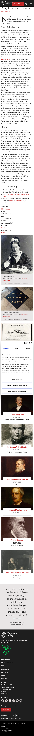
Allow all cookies (17, 379)
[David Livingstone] (17, 403)
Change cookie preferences (16, 385)
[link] (14, 715)
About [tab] (28, 348)
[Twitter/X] (6, 700)
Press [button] (3, 675)
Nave (3, 228)
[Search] (26, 4)
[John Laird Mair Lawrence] (17, 498)
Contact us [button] (4, 672)
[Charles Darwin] (17, 529)
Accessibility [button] (5, 669)
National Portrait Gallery (17, 200)
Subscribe (6, 709)
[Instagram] (10, 700)
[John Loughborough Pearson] (17, 468)
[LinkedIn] (17, 700)
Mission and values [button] (7, 663)
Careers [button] (4, 678)
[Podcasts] (20, 701)
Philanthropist (5, 11)
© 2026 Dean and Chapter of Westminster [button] (13, 723)
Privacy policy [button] (5, 728)
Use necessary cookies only (17, 391)
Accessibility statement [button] (7, 732)
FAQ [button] (2, 666)
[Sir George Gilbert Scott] (17, 435)
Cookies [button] (3, 726)
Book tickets (18, 4)
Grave (3, 232)
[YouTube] (13, 700)
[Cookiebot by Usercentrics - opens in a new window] (24, 343)
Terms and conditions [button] (7, 730)
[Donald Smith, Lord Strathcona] (17, 561)
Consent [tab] (6, 348)
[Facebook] (2, 700)
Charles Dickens (6, 59)
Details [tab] (17, 348)
